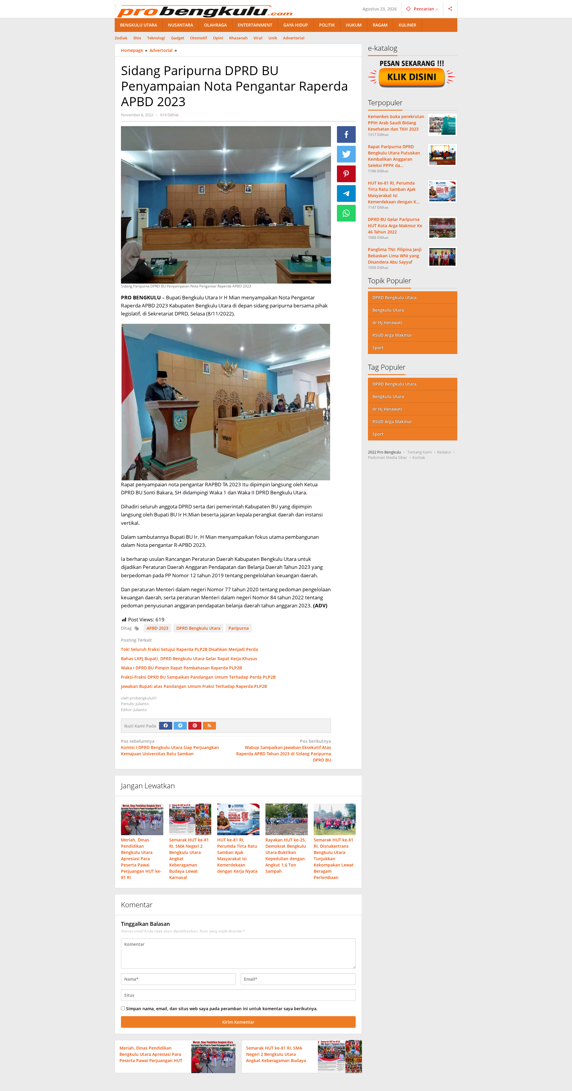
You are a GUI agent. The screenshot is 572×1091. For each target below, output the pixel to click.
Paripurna (239, 628)
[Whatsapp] (346, 213)
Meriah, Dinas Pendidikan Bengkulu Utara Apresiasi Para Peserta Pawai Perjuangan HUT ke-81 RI (141, 858)
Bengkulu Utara (388, 310)
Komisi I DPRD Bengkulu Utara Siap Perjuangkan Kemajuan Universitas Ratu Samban (170, 747)
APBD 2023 (157, 628)
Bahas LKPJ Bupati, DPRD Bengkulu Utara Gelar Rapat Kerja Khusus (189, 658)
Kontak (418, 457)
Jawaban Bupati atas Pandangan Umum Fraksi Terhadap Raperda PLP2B (194, 686)
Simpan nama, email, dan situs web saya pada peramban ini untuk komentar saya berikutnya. (222, 1008)
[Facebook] (165, 726)
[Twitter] (180, 726)
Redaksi (444, 452)
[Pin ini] (346, 173)
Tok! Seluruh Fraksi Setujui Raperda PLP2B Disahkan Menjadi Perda (189, 649)
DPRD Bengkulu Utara (198, 628)
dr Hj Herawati (387, 322)
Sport (378, 347)
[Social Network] (450, 8)
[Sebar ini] (346, 134)
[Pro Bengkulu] (204, 10)
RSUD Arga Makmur (392, 335)
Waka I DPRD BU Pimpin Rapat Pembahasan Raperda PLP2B (181, 668)
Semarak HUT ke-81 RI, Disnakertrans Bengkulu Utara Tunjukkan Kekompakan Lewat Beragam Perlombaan (334, 858)
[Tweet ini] (346, 154)
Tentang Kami (419, 452)
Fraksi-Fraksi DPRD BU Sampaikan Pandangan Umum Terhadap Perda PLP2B (198, 677)
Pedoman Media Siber (387, 457)
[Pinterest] (194, 726)
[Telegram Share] (346, 193)
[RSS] (209, 726)
